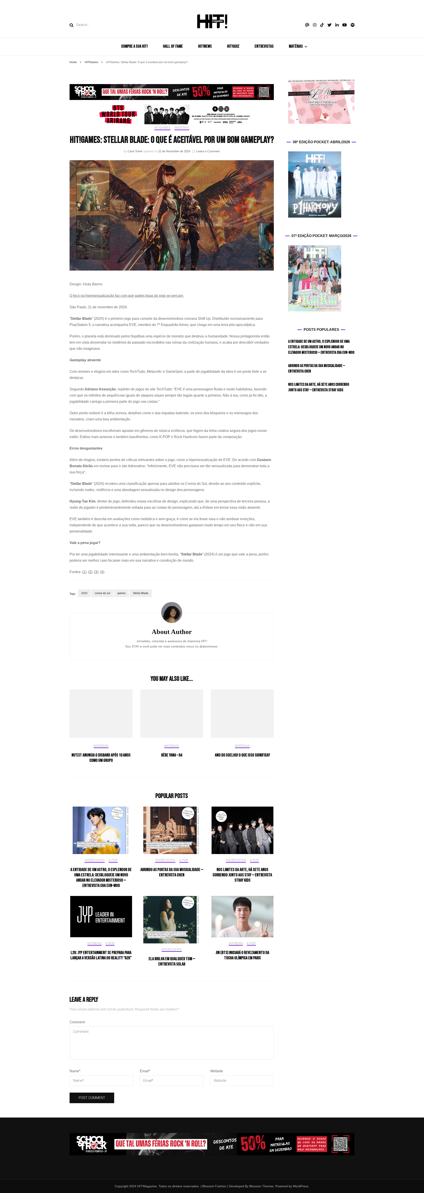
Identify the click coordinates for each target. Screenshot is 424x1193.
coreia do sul (102, 593)
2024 (84, 593)
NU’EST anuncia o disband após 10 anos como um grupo (101, 758)
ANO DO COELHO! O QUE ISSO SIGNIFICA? (242, 755)
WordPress (300, 1186)
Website (216, 1071)
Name (75, 1071)
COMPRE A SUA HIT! (134, 46)
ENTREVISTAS (264, 46)
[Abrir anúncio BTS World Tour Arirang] (171, 114)
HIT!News (94, 943)
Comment (77, 1022)
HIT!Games (162, 127)
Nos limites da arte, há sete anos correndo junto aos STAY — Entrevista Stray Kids (242, 875)
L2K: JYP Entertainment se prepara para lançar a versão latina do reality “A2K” (101, 955)
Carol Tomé (135, 151)
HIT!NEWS (205, 46)
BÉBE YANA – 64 (171, 755)
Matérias (181, 127)
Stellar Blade (140, 593)
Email (145, 1071)
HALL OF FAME (173, 46)
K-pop (113, 860)
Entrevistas (95, 860)
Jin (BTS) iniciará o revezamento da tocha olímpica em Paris (242, 955)
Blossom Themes (261, 1186)
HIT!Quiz (233, 46)
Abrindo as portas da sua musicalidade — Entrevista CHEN (171, 872)
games (121, 593)
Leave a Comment (208, 151)
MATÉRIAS (296, 46)
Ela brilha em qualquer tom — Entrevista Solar (172, 961)
